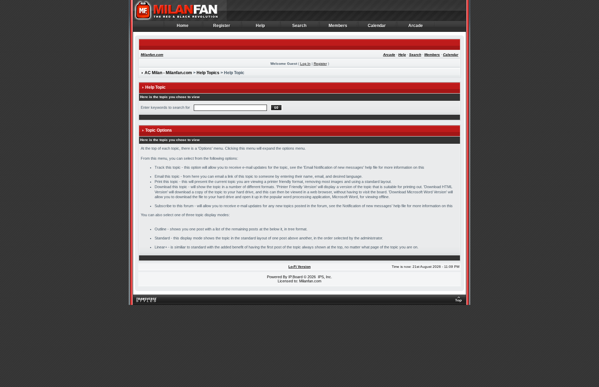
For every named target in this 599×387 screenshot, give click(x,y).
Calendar (377, 25)
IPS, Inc (324, 277)
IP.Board (295, 277)
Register (222, 25)
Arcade (415, 25)
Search (299, 25)
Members (338, 25)
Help (260, 25)
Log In (305, 63)
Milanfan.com (152, 54)
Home (183, 25)
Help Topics (208, 72)
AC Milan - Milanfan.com (168, 72)
